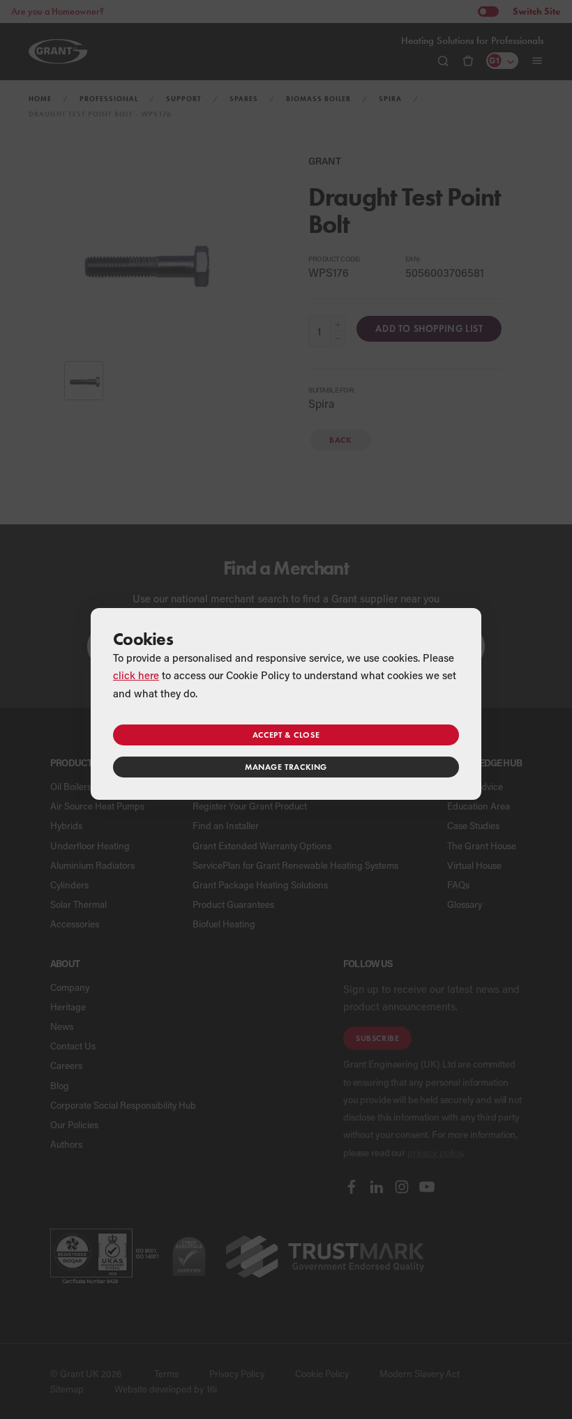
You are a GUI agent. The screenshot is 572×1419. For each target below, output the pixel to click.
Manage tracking (286, 766)
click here (136, 675)
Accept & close (286, 734)
